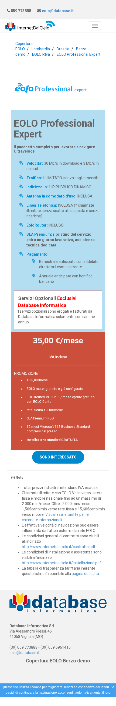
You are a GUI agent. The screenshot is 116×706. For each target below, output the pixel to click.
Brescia (63, 49)
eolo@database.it (57, 11)
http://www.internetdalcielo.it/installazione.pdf (61, 563)
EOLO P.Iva (41, 54)
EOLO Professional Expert (78, 54)
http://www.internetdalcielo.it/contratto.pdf (58, 547)
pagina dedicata (85, 573)
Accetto (72, 703)
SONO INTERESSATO (58, 457)
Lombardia (41, 49)
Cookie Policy (50, 703)
